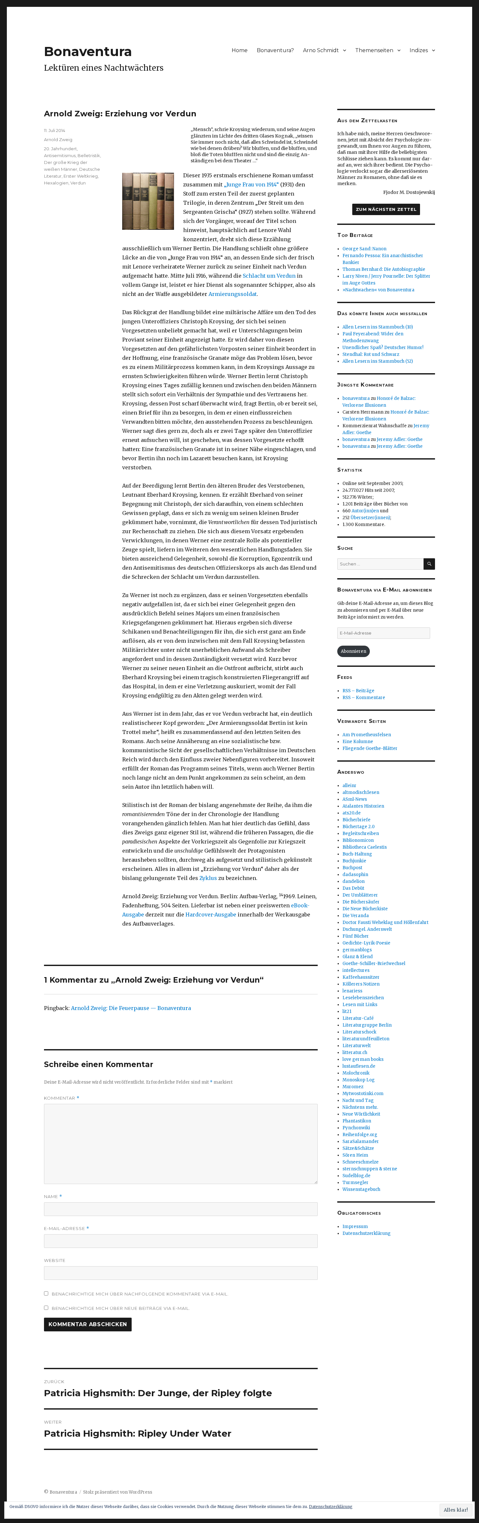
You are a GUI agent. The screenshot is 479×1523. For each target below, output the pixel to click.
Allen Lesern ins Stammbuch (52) (377, 361)
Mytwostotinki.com (363, 1093)
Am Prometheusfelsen (366, 735)
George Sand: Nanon (364, 249)
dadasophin (355, 874)
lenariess (352, 991)
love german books (363, 1059)
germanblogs (357, 950)
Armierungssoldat (233, 294)
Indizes (419, 50)
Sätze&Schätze (358, 1148)
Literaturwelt (356, 1045)
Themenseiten (374, 50)
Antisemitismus (60, 155)
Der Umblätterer (360, 895)
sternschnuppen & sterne (369, 1169)
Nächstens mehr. (360, 1107)
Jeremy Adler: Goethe (400, 439)
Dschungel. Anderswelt (367, 929)
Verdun (78, 182)
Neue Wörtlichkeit (361, 1114)
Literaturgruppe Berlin (367, 1025)
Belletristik (89, 155)
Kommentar (62, 1098)
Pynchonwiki (356, 1128)
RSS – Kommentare (363, 697)
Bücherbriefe (356, 820)
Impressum (355, 1226)
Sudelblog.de (356, 1176)
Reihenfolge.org (359, 1134)
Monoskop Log (358, 1080)
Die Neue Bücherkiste (365, 909)
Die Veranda (355, 915)
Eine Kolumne (357, 741)
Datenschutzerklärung (366, 1233)
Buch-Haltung (357, 854)
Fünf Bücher (355, 936)
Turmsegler (355, 1182)
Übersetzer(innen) (370, 517)
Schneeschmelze (360, 1162)
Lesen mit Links (359, 1004)
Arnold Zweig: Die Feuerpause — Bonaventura (131, 1008)
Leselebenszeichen (363, 998)
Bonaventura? (275, 50)
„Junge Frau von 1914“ (251, 184)
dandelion (353, 881)
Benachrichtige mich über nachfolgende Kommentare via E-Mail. (140, 1293)
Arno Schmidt (321, 50)
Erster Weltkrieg (81, 176)
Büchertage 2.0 (358, 826)
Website (54, 1260)
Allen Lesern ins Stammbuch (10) (377, 327)
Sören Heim (355, 1155)
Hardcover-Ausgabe (210, 914)
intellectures (356, 970)
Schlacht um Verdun (269, 275)
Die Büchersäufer (361, 902)
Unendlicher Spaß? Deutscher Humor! (382, 347)
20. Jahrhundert (60, 148)
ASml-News (354, 799)
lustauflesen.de (358, 1066)
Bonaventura (88, 51)
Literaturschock (359, 1032)
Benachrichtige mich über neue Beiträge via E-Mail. (121, 1308)
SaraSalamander (360, 1141)
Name (53, 1196)
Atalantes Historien (363, 806)
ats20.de (351, 813)
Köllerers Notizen (361, 984)
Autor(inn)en (365, 511)
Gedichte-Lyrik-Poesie (366, 943)
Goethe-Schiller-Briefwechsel (373, 963)
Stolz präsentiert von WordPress (117, 1492)
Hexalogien (56, 182)
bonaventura (356, 398)
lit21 (346, 1011)
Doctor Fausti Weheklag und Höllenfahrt (385, 922)
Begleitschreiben (360, 833)
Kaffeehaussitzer (361, 977)
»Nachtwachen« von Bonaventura (378, 290)
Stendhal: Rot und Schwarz (370, 354)
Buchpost (352, 868)
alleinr (349, 785)
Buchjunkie (354, 861)
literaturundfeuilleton (365, 1039)
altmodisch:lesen (360, 792)
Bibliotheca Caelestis (364, 847)
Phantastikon (356, 1121)
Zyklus (208, 878)
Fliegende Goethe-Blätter (370, 748)
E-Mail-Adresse (66, 1228)
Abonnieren (353, 651)
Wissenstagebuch (361, 1189)
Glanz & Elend (357, 956)
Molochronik (356, 1073)
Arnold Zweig (58, 139)
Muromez (352, 1087)
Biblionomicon (358, 840)
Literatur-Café (358, 1018)
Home (240, 50)
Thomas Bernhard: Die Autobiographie (383, 269)
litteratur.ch (354, 1052)
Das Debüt (353, 888)
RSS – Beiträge (358, 691)
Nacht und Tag (358, 1100)
